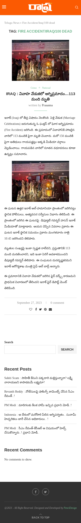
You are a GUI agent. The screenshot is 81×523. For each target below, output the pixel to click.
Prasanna (47, 105)
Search (8, 342)
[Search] (77, 7)
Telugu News (11, 22)
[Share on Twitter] (40, 309)
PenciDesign (70, 507)
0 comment (57, 302)
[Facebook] (35, 491)
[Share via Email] (50, 309)
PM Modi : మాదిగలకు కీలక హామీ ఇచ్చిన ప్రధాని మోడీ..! (38, 405)
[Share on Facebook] (36, 309)
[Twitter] (45, 491)
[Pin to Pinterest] (45, 309)
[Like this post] (30, 309)
